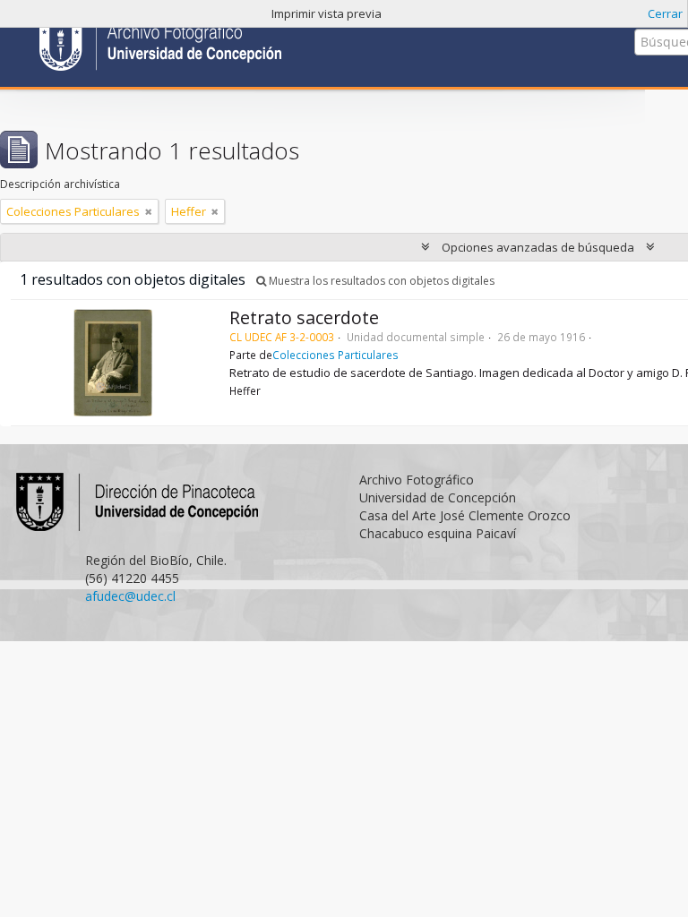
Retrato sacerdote (304, 317)
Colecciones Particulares (335, 354)
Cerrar (665, 13)
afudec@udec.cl (130, 595)
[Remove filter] (148, 211)
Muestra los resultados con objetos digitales (380, 280)
